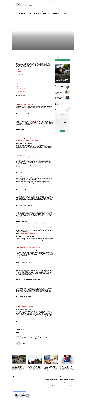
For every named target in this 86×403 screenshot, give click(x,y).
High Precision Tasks (20, 74)
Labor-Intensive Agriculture (21, 77)
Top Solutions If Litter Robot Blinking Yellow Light (43, 338)
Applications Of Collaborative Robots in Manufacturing (28, 126)
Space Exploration (20, 79)
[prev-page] (66, 66)
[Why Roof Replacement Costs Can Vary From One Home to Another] (67, 86)
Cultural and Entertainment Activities (22, 85)
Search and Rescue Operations (21, 82)
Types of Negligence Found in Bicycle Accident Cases (62, 80)
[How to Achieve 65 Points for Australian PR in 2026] (67, 98)
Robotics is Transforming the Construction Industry (27, 276)
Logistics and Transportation (21, 92)
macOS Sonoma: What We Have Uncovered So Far (24, 337)
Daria (38, 17)
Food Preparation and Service (21, 91)
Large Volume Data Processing (21, 76)
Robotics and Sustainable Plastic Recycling (26, 306)
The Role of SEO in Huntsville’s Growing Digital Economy (59, 109)
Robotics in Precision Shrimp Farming (25, 293)
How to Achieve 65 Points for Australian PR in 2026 (59, 98)
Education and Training (20, 83)
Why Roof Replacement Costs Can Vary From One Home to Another (59, 86)
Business (61, 365)
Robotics (43, 11)
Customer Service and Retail (21, 88)
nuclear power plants (31, 122)
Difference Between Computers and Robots (26, 104)
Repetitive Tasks (19, 71)
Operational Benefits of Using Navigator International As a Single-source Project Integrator (59, 92)
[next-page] (68, 66)
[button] (41, 8)
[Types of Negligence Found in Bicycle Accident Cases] (62, 73)
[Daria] (18, 343)
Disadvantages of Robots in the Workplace (26, 218)
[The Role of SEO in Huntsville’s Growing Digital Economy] (67, 109)
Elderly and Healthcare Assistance (22, 80)
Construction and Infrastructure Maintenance (24, 89)
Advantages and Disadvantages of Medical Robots (27, 233)
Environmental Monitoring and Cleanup (23, 86)
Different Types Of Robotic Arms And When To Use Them (28, 140)
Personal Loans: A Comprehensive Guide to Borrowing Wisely (58, 104)
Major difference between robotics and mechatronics (27, 155)
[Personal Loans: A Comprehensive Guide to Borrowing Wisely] (67, 104)
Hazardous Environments (21, 73)
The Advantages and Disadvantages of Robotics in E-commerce (29, 247)
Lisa (56, 81)
